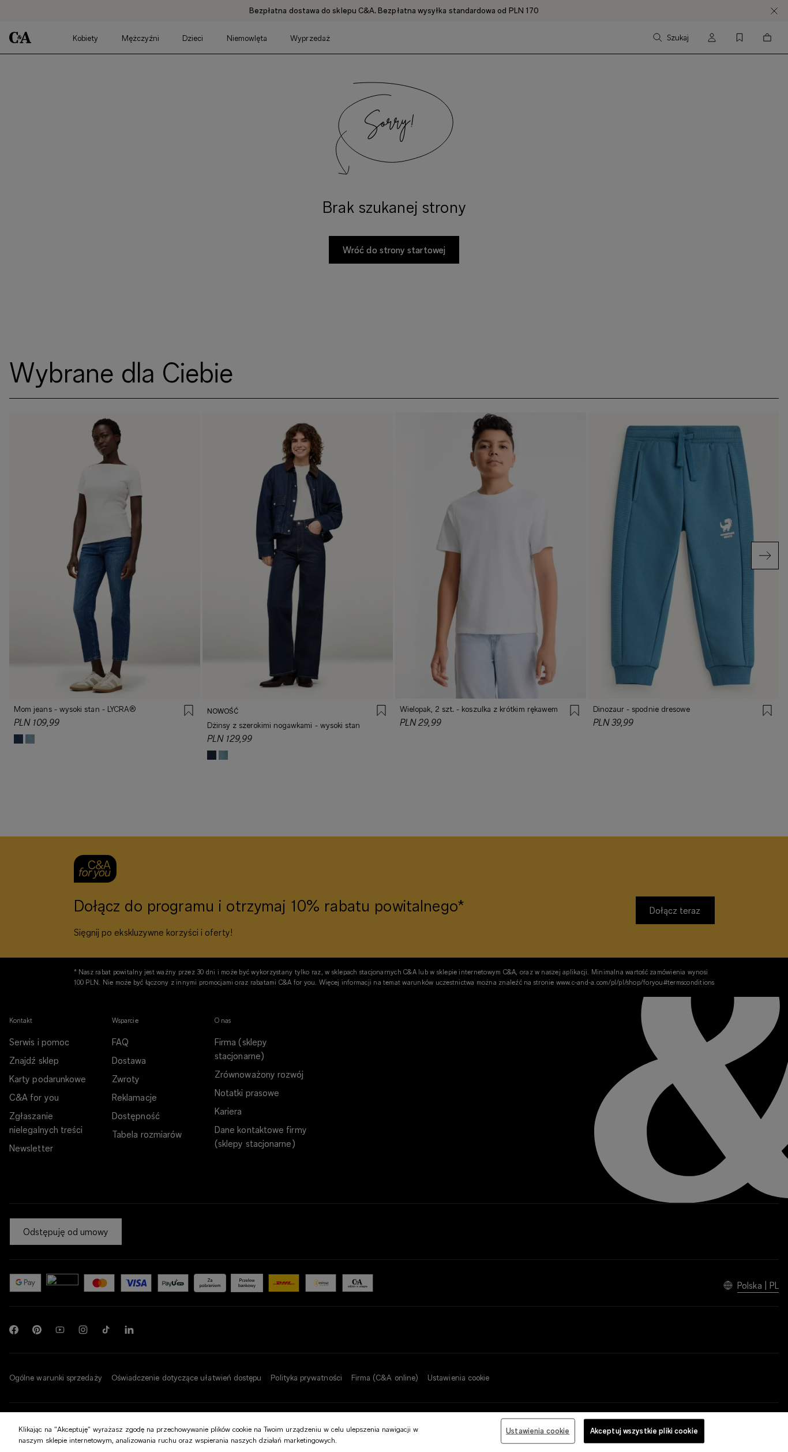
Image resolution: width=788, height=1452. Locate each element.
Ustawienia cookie (537, 1430)
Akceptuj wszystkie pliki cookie (644, 1430)
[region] (394, 1432)
